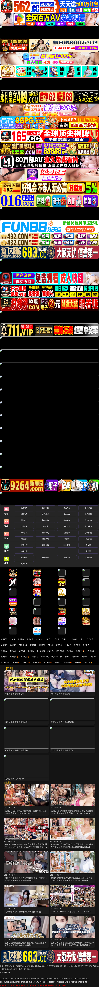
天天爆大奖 (45, 657)
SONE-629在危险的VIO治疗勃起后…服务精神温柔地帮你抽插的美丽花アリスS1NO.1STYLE (71, 879)
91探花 (45, 526)
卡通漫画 (24, 545)
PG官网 (12, 639)
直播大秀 (93, 657)
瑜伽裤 (66, 539)
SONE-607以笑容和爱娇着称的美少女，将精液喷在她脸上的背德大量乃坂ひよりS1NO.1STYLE (72, 811)
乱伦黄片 (86, 645)
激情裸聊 (4, 657)
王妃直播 (77, 645)
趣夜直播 (13, 651)
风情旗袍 (24, 539)
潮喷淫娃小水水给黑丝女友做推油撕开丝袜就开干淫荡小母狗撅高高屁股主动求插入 (26, 879)
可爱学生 (67, 532)
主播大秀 (68, 645)
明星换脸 (45, 539)
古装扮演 (24, 532)
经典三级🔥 (16, 662)
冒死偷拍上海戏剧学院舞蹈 (62, 722)
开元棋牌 (21, 639)
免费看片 (75, 657)
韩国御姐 (45, 520)
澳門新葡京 (60, 651)
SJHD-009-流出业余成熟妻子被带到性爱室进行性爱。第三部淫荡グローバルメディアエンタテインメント (26, 846)
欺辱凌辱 (24, 526)
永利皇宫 (70, 651)
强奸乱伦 (45, 508)
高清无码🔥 (68, 662)
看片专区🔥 (48, 662)
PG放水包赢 (23, 645)
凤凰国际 (13, 645)
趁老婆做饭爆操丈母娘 (14, 694)
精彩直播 (42, 645)
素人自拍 (88, 514)
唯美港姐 (67, 520)
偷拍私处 (4, 651)
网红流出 (67, 526)
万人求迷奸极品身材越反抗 (16, 750)
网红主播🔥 (88, 662)
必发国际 (31, 651)
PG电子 (47, 639)
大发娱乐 (50, 651)
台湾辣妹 (24, 520)
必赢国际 (4, 645)
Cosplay (67, 514)
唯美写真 (67, 545)
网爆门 (88, 545)
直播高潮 (33, 645)
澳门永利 (39, 639)
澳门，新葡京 (65, 657)
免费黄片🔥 (14, 657)
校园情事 (45, 557)
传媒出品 (24, 551)
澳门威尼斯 (5, 662)
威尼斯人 (4, 639)
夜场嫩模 (22, 651)
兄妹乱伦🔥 (37, 662)
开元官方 (35, 657)
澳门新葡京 (41, 651)
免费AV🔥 (78, 662)
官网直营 (30, 639)
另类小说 (24, 563)
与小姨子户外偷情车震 (60, 694)
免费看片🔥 (80, 651)
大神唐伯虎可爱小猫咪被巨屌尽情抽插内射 (23, 911)
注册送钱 (56, 639)
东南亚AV (88, 520)
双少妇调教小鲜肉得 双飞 (62, 750)
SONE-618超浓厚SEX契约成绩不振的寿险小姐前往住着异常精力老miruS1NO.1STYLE (26, 811)
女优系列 (45, 532)
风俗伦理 (88, 557)
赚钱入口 (58, 662)
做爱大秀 (84, 657)
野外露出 (88, 526)
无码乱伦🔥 (25, 657)
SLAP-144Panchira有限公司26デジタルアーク (71, 911)
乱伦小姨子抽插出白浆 (14, 778)
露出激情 (45, 545)
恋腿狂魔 (88, 532)
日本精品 (45, 514)
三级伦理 (24, 514)
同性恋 (88, 551)
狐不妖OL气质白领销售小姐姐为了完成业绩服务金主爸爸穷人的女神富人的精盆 (25, 943)
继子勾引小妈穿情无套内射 (16, 722)
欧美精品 (67, 508)
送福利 (74, 639)
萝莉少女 (88, 508)
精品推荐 (24, 508)
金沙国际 (54, 657)
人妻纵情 (67, 557)
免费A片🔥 (26, 662)
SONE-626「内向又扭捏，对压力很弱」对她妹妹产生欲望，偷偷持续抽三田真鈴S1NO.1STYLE (72, 845)
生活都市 (24, 557)
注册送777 (65, 639)
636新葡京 (90, 651)
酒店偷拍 (59, 645)
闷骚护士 (88, 539)
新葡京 (81, 639)
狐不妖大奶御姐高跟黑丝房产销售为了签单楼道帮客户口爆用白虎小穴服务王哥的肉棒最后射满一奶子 (72, 945)
